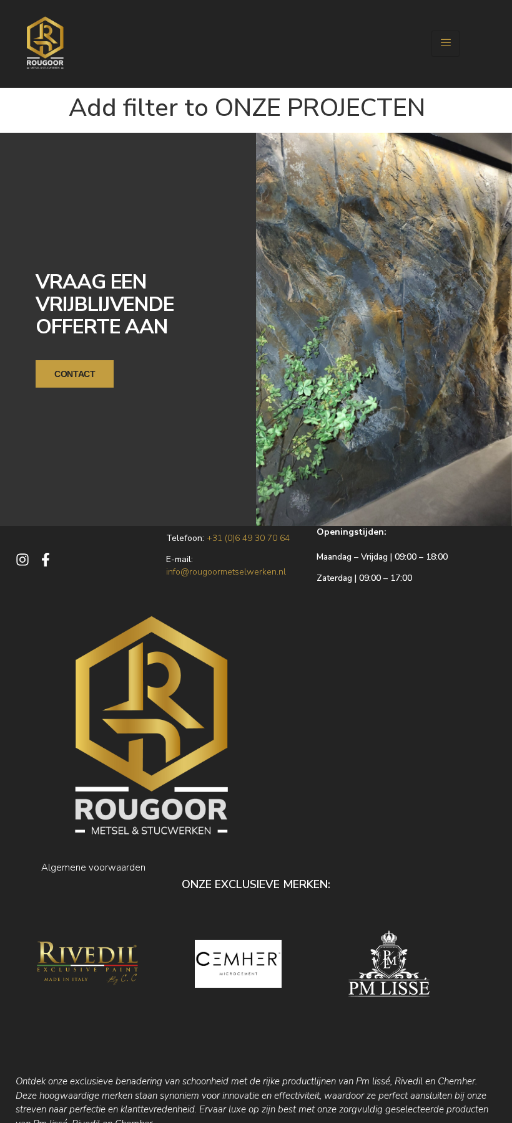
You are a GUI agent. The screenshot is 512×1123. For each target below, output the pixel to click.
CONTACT (74, 374)
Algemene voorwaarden (93, 867)
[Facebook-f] (45, 559)
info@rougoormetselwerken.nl (226, 572)
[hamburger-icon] (445, 44)
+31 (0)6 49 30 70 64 (248, 538)
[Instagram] (22, 559)
